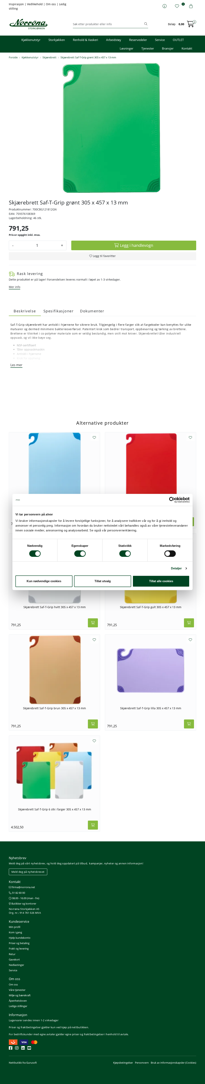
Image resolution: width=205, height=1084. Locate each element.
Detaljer (176, 568)
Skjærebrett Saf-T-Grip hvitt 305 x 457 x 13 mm (54, 607)
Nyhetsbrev (17, 858)
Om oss (51, 4)
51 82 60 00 (18, 893)
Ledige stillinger (18, 1006)
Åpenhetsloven (18, 1000)
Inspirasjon (17, 4)
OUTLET (178, 40)
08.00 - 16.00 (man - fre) (25, 898)
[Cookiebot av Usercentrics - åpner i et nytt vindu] (172, 500)
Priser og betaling (19, 943)
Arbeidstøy (113, 40)
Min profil (14, 927)
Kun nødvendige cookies (44, 581)
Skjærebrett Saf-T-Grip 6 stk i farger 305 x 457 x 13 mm (54, 809)
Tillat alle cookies (161, 581)
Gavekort (14, 959)
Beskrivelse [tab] (25, 311)
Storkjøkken (56, 40)
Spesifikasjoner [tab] (58, 311)
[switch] (80, 553)
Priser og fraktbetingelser (25, 1027)
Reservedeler (138, 40)
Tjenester (147, 48)
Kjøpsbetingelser (123, 1062)
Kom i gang (15, 932)
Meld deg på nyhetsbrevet (28, 872)
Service (160, 40)
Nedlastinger (16, 965)
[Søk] (145, 24)
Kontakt (187, 48)
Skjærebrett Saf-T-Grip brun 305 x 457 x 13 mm (54, 708)
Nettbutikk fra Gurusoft (23, 1062)
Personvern (142, 1062)
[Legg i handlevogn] (93, 622)
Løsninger (126, 48)
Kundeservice (19, 921)
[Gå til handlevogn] (190, 25)
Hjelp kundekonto (19, 938)
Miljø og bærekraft (20, 995)
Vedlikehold (35, 4)
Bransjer (168, 48)
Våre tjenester (17, 990)
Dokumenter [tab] (92, 311)
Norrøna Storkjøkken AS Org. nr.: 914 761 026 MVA (25, 911)
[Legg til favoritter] (94, 437)
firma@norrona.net (23, 887)
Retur (12, 954)
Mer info (14, 287)
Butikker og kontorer (23, 903)
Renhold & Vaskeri (85, 40)
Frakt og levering (19, 948)
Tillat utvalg (102, 581)
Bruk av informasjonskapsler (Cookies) (173, 1062)
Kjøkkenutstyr (30, 40)
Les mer (16, 365)
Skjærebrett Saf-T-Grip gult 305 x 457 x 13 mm (150, 607)
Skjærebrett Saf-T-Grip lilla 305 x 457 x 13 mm (150, 708)
